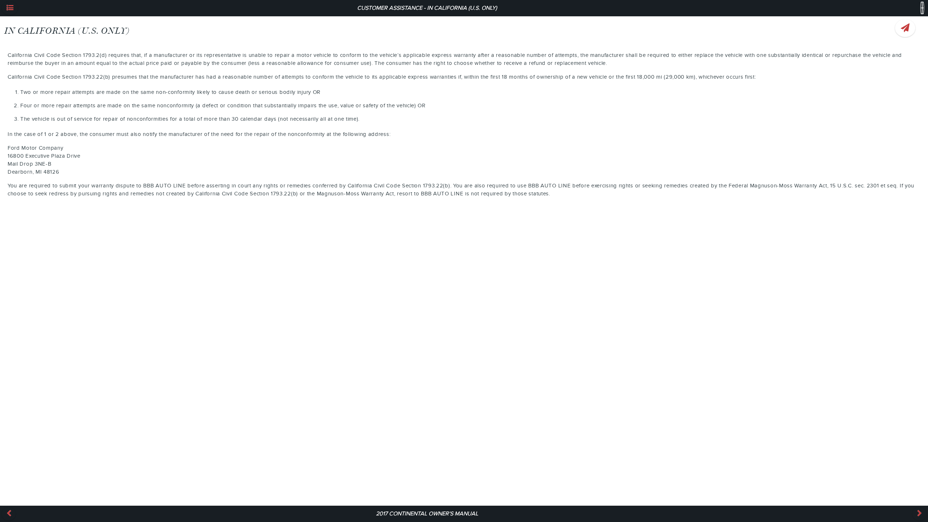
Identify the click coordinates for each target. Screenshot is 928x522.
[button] (10, 8)
